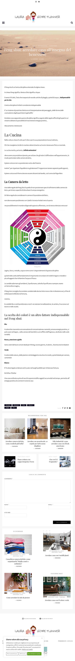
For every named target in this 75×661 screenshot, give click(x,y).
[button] (3, 22)
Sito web (7, 512)
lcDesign (70, 641)
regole (8, 407)
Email (50, 504)
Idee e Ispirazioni (39, 45)
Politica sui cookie (27, 649)
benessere (17, 405)
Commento (8, 478)
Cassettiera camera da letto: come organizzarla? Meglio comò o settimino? (18, 561)
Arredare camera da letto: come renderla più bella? (14, 442)
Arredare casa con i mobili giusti (57, 555)
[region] (24, 647)
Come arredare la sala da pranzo (18, 597)
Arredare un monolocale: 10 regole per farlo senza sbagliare (37, 443)
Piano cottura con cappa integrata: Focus (26, 460)
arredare (8, 405)
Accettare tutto (34, 654)
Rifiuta (22, 654)
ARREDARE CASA (24, 45)
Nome (6, 504)
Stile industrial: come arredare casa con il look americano (60, 443)
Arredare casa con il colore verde (57, 600)
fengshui (31, 405)
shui (14, 407)
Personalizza (12, 654)
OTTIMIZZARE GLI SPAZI (18, 554)
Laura (42, 59)
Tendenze (53, 45)
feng (24, 405)
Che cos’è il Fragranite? (53, 460)
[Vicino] (42, 638)
